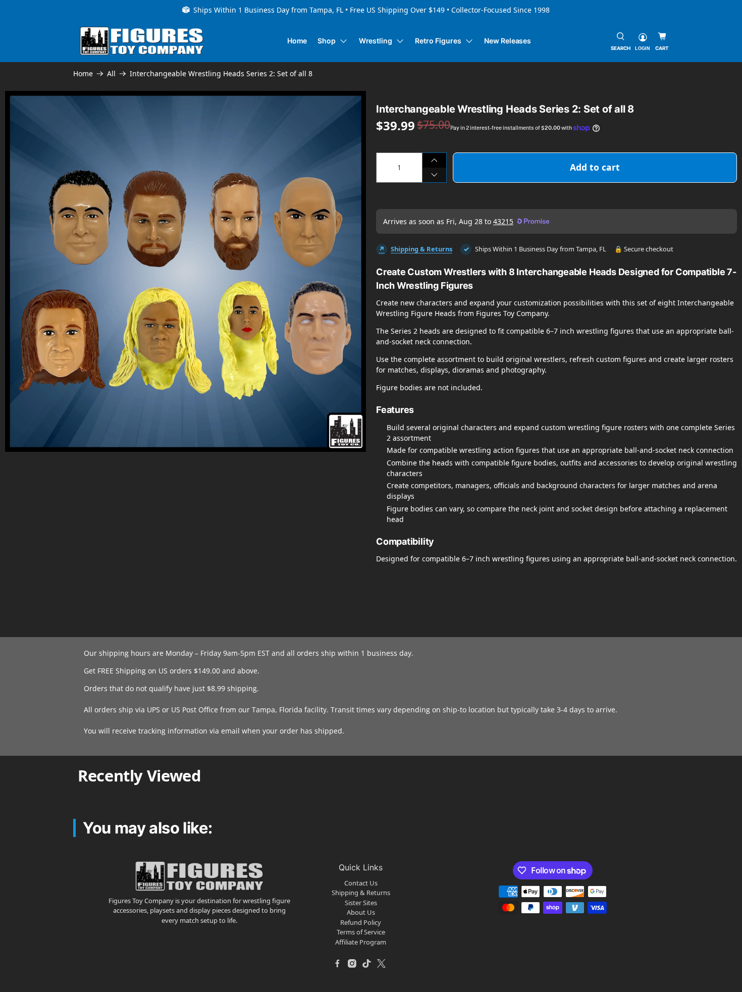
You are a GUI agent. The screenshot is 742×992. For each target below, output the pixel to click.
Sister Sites (361, 902)
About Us (361, 912)
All (111, 73)
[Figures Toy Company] (142, 41)
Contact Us (361, 882)
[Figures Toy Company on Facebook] (338, 963)
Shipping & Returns (421, 248)
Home (297, 40)
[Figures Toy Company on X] (382, 963)
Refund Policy (360, 922)
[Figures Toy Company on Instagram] (352, 963)
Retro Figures (438, 40)
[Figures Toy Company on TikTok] (367, 963)
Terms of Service (361, 931)
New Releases (507, 40)
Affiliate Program (360, 942)
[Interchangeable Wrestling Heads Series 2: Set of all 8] (185, 271)
